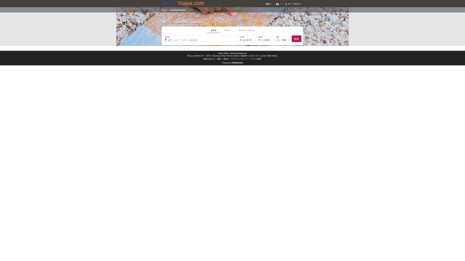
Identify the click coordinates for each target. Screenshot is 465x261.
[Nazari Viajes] (183, 3)
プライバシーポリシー (239, 59)
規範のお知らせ (209, 59)
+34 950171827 (253, 56)
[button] (269, 3)
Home (164, 10)
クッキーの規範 (255, 59)
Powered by (232, 63)
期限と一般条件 (223, 59)
